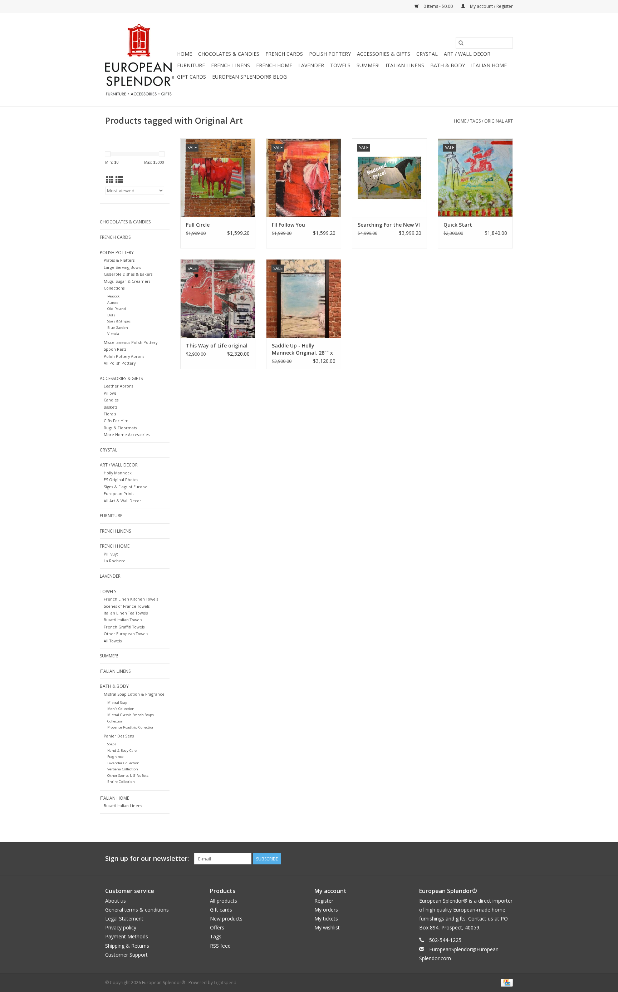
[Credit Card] (505, 982)
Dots (111, 315)
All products (223, 900)
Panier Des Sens (119, 736)
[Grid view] (110, 180)
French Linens (230, 65)
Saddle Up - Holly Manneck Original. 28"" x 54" (302, 349)
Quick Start (457, 224)
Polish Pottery (330, 53)
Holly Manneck (118, 472)
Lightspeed (225, 982)
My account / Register (491, 6)
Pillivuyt (111, 554)
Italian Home (489, 65)
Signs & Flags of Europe (125, 486)
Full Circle (198, 224)
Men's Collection (120, 708)
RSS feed (220, 945)
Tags (475, 121)
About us (115, 900)
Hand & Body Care (122, 750)
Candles (111, 400)
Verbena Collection (122, 769)
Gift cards (191, 76)
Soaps (111, 744)
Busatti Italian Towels (123, 619)
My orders (326, 909)
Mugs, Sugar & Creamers (127, 281)
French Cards (284, 53)
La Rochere (115, 560)
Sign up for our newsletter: (147, 858)
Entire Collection (121, 781)
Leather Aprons (118, 386)
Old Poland (116, 308)
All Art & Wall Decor (122, 500)
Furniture (191, 65)
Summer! (368, 65)
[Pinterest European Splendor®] (494, 858)
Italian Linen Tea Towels (126, 613)
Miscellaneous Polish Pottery (130, 342)
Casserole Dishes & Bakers (128, 274)
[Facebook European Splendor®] (481, 858)
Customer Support (126, 954)
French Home (274, 65)
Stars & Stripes (119, 321)
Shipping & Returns (127, 945)
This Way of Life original (216, 345)
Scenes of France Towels (126, 606)
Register (323, 900)
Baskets (110, 407)
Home (184, 53)
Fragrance (115, 756)
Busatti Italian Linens (123, 805)
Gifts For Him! (116, 420)
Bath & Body (447, 65)
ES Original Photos (121, 479)
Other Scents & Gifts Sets (127, 775)
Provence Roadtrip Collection (130, 727)
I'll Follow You (288, 224)
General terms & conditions (137, 909)
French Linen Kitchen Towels (131, 599)
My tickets (326, 918)
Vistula (113, 333)
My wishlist (327, 927)
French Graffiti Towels (124, 627)
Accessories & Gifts (383, 53)
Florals (110, 413)
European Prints (119, 493)
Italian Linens (405, 65)
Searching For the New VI (389, 224)
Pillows (110, 393)
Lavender (311, 65)
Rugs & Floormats (120, 427)
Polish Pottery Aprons (124, 356)
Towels (340, 65)
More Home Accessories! (127, 434)
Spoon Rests (115, 349)
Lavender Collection (123, 763)
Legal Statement (124, 918)
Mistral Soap (117, 702)
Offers (217, 927)
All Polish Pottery (120, 363)
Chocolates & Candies (228, 53)
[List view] (119, 180)
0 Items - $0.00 (438, 6)
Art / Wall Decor (467, 53)
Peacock (113, 296)
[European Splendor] (140, 59)
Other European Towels (126, 633)
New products (226, 918)
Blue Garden (117, 327)
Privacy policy (120, 927)
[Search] (461, 43)
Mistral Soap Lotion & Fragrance (134, 694)
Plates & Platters (119, 260)
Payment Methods (126, 936)
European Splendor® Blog (249, 76)
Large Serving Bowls (122, 267)
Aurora (112, 302)
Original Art (498, 121)
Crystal (427, 53)
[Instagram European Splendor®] (507, 858)
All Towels (113, 640)
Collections (114, 288)
